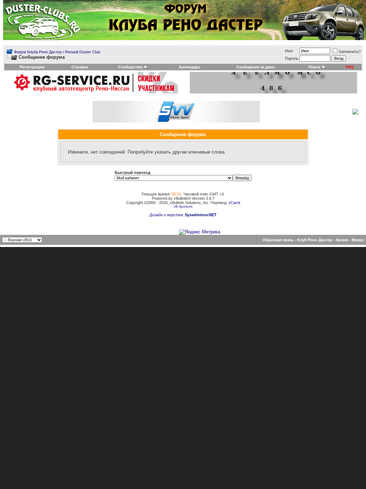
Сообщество (130, 67)
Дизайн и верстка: (167, 215)
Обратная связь (277, 240)
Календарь (190, 67)
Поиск (314, 67)
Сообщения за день (255, 67)
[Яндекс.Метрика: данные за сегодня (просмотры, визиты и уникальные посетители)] (199, 232)
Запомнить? (349, 51)
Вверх (358, 240)
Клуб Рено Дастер (314, 240)
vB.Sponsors (183, 206)
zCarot (234, 202)
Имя (289, 51)
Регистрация (32, 67)
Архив (342, 240)
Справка (79, 67)
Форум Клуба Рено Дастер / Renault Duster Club (57, 52)
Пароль (291, 58)
